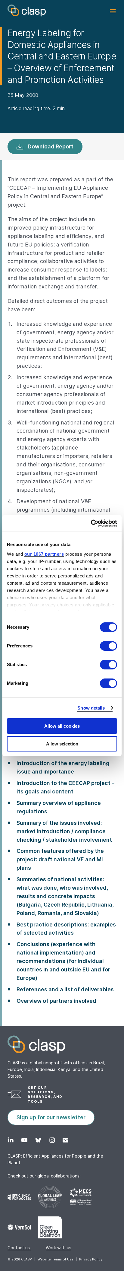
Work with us (58, 1247)
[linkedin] (11, 1140)
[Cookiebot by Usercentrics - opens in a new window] (90, 523)
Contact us (19, 1247)
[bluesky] (38, 1140)
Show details (91, 707)
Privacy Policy (90, 1259)
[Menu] (112, 11)
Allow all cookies (62, 726)
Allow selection (62, 743)
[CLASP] (27, 11)
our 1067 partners (44, 554)
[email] (65, 1140)
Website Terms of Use (55, 1259)
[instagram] (52, 1140)
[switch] (108, 646)
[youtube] (24, 1140)
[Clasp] (62, 1044)
